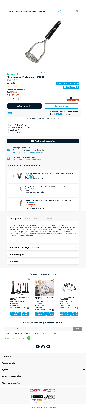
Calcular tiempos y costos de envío (28, 152)
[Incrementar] (18, 99)
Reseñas (49, 218)
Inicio (11, 12)
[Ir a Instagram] (43, 347)
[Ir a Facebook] (38, 347)
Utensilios (41, 12)
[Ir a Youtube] (48, 347)
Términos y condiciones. (46, 333)
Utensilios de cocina (29, 12)
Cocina (17, 12)
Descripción (15, 218)
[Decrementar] (9, 99)
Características (32, 218)
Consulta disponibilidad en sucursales (29, 160)
